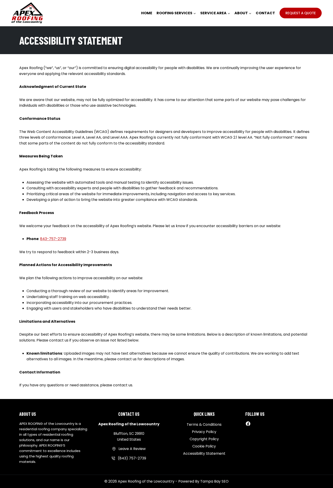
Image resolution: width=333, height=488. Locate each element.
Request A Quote (300, 13)
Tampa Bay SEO (214, 481)
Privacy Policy (204, 431)
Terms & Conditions (204, 424)
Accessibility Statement (204, 453)
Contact (265, 13)
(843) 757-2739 (132, 458)
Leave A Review (132, 448)
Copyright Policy (204, 439)
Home (146, 13)
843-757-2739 (53, 238)
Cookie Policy (204, 446)
